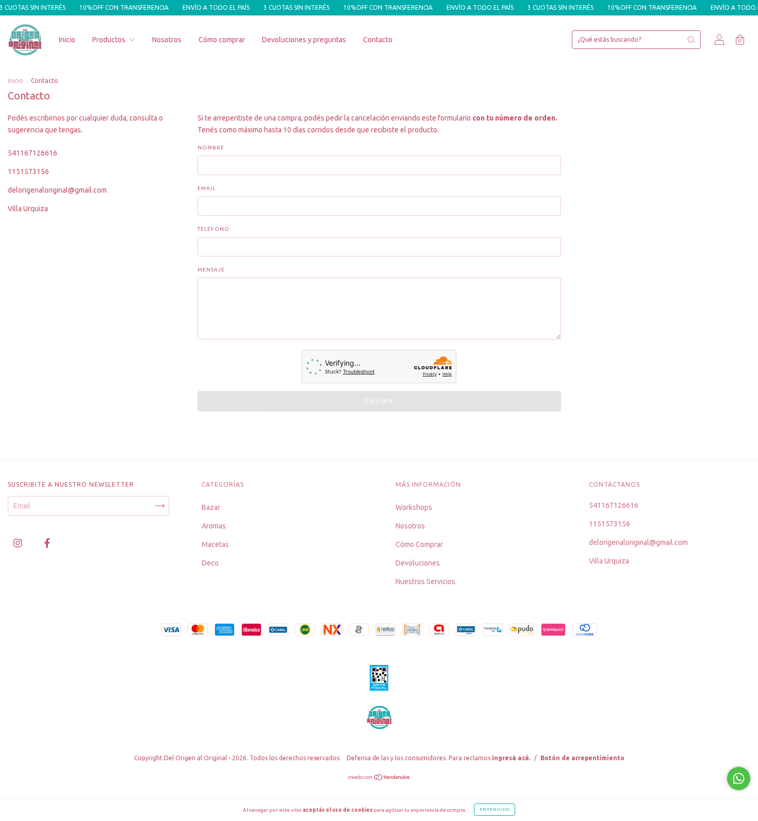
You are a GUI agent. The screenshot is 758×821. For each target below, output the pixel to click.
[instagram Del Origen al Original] (18, 543)
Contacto (377, 40)
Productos (109, 40)
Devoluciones (418, 563)
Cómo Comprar (419, 544)
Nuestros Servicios (425, 581)
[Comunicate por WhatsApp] (738, 778)
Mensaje (211, 269)
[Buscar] (691, 39)
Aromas (214, 526)
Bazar (211, 507)
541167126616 (32, 153)
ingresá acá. (511, 758)
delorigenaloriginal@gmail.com (57, 190)
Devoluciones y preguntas (304, 40)
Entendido (494, 809)
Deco (210, 563)
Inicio (67, 40)
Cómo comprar (222, 40)
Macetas (215, 544)
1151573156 (28, 171)
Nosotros (167, 40)
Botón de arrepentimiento (582, 758)
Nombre (210, 147)
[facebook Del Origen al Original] (47, 543)
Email (206, 188)
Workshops (414, 507)
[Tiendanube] (379, 778)
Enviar (379, 401)
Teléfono (213, 229)
